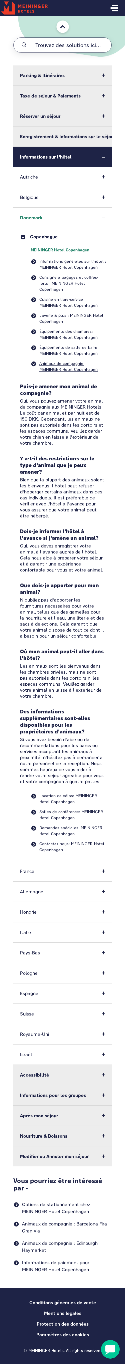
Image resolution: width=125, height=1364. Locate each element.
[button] (62, 75)
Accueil (59, 19)
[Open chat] (110, 1349)
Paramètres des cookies (62, 1335)
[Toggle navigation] (114, 8)
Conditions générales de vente (62, 1303)
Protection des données (63, 1324)
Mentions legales (62, 1313)
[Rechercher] (24, 45)
